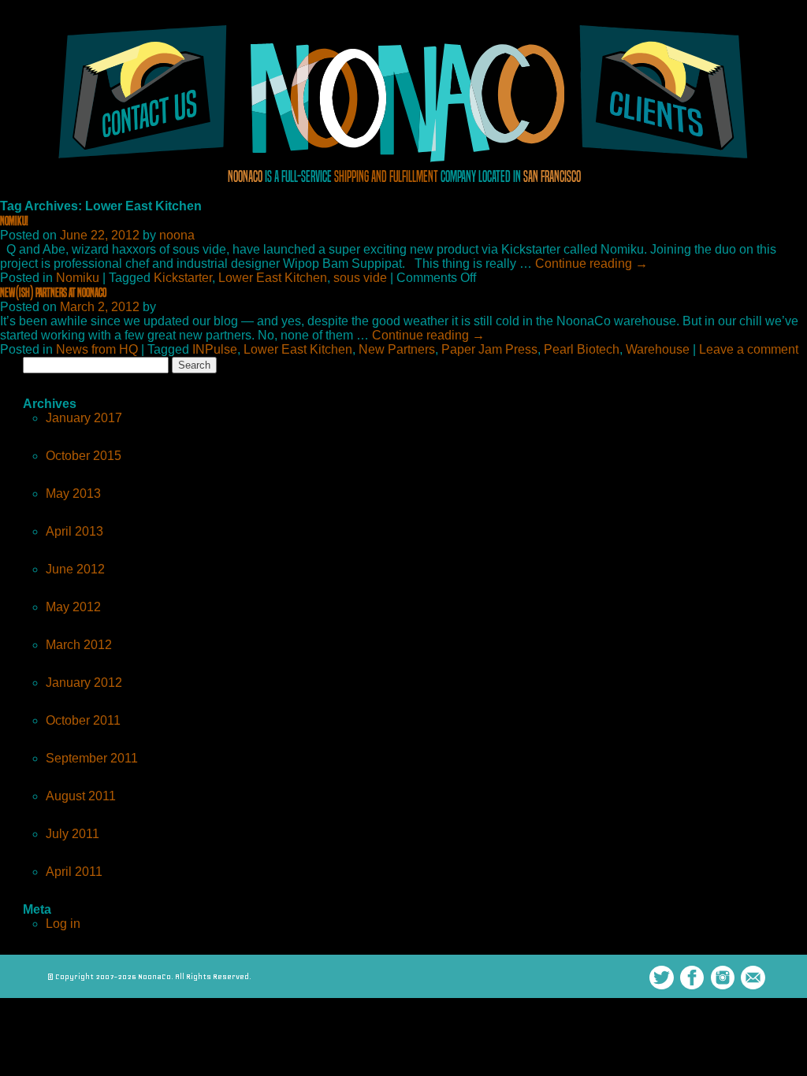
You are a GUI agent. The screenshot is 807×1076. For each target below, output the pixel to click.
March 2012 (79, 644)
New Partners (397, 349)
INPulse (214, 349)
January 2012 (84, 682)
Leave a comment (748, 349)
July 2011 (72, 833)
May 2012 (73, 607)
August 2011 (81, 796)
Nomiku (77, 277)
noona (177, 235)
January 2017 (84, 418)
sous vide (360, 277)
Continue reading (591, 263)
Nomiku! (14, 220)
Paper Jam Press (489, 349)
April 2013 (74, 531)
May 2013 (73, 493)
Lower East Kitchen (272, 277)
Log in (63, 923)
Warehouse (658, 349)
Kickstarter (183, 277)
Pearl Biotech (581, 349)
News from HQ (97, 349)
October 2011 (83, 720)
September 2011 (92, 758)
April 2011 (74, 871)
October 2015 (83, 455)
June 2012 (75, 569)
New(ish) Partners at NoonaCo (53, 292)
